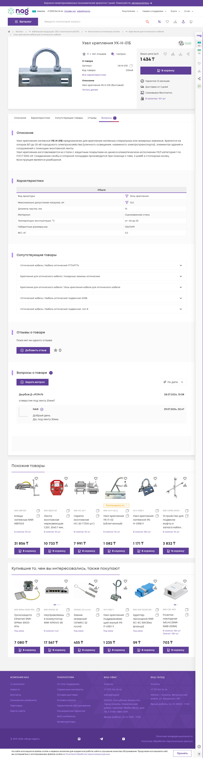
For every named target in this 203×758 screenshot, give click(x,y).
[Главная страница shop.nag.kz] (18, 11)
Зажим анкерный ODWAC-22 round (80, 620)
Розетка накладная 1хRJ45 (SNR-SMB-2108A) (170, 620)
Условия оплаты (66, 700)
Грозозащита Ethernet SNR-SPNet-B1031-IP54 (23, 620)
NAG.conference (66, 716)
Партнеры (16, 705)
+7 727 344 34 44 (159, 689)
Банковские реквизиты (23, 700)
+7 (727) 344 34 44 (55, 11)
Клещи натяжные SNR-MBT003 (24, 519)
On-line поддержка (68, 684)
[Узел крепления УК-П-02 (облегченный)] (116, 487)
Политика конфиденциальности (174, 736)
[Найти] (147, 22)
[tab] (20, 118)
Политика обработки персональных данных (167, 741)
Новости (15, 689)
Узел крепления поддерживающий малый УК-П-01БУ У (113, 620)
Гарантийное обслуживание (73, 705)
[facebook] (124, 739)
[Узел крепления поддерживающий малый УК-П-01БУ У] (116, 590)
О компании (17, 684)
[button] (101, 3)
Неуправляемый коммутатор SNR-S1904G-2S (54, 618)
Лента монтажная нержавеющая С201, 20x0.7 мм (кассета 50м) (53, 521)
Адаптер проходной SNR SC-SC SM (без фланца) (143, 620)
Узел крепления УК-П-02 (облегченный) (113, 519)
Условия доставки (67, 694)
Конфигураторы (66, 721)
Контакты (15, 694)
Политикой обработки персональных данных (88, 754)
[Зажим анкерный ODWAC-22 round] (87, 590)
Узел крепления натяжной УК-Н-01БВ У (143, 519)
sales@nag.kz (83, 11)
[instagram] (79, 739)
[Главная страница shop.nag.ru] (9, 31)
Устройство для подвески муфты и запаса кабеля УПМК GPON (173, 521)
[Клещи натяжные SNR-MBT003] (27, 487)
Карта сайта (17, 711)
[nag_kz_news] (101, 739)
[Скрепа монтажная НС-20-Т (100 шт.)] (87, 487)
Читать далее (90, 89)
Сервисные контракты (70, 689)
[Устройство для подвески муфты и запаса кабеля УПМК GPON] (176, 487)
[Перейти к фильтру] (127, 196)
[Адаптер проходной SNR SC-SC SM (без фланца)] (146, 590)
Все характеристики (94, 74)
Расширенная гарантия (71, 711)
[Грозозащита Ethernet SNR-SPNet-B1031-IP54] (27, 590)
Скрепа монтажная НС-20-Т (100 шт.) (84, 519)
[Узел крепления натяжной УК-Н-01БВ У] (146, 487)
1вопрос (121, 54)
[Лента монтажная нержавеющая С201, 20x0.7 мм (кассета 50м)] (57, 487)
